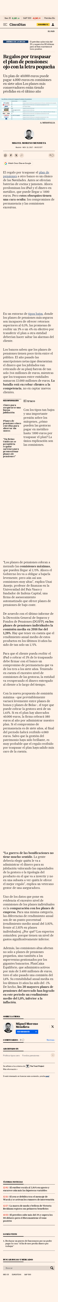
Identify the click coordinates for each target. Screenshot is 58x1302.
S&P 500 (27, 18)
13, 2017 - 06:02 (32, 147)
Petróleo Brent (50, 18)
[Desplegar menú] (5, 24)
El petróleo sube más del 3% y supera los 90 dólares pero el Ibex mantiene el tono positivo (42, 45)
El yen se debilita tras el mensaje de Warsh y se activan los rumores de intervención (28, 1198)
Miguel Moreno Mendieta (29, 143)
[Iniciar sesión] (53, 24)
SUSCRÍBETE (43, 24)
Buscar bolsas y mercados (18, 1259)
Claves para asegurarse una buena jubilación (12, 409)
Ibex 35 (8, 18)
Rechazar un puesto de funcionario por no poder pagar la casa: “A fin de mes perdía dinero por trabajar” (28, 1243)
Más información (9, 1069)
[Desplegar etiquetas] (53, 1055)
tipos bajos (35, 314)
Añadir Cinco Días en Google (19, 163)
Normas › (51, 1040)
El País (51, 31)
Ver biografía (23, 1032)
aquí (47, 1076)
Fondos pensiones (30, 1055)
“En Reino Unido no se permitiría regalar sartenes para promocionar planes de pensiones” (11, 448)
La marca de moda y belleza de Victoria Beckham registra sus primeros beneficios (27, 1207)
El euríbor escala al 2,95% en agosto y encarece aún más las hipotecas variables (26, 1189)
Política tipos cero (11, 1055)
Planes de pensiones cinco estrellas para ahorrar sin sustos (12, 426)
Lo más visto (10, 1234)
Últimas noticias (13, 1182)
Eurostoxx (16, 1275)
